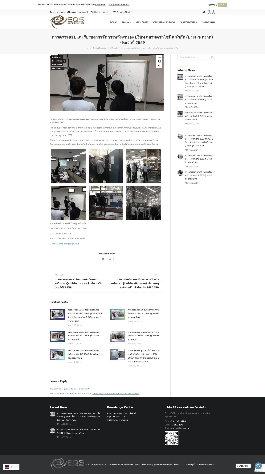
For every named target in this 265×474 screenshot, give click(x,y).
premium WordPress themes (166, 464)
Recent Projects (58, 61)
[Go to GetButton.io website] (258, 471)
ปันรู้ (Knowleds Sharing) (117, 420)
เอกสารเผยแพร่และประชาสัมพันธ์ (121, 413)
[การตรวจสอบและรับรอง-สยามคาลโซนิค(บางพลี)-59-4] (68, 203)
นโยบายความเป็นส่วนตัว (206, 464)
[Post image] (57, 314)
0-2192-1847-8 (179, 421)
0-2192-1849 (177, 425)
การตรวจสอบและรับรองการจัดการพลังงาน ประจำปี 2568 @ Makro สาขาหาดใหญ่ (143, 313)
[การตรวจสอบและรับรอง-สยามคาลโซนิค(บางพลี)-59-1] (68, 166)
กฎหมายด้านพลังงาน (116, 416)
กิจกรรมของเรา (57, 68)
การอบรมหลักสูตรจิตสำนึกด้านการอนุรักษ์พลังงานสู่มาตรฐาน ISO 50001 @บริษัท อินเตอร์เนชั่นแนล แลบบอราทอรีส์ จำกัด (143, 356)
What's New (57, 65)
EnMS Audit (56, 57)
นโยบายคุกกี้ (190, 464)
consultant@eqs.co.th (68, 243)
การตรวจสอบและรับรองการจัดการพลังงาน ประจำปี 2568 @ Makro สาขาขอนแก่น (83, 335)
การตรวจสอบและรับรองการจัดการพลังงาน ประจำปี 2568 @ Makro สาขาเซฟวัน (143, 335)
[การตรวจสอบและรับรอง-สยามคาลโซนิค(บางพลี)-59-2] (106, 166)
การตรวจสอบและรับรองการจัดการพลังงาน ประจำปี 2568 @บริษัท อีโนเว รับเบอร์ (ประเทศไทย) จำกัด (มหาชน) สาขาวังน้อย (85, 315)
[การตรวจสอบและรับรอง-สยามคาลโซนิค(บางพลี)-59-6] (143, 203)
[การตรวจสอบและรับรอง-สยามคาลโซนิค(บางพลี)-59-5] (106, 203)
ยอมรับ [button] (222, 4)
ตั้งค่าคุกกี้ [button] (212, 5)
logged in (66, 389)
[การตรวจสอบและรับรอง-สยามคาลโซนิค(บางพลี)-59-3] (143, 166)
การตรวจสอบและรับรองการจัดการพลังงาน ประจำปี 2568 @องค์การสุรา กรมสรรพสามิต (85, 354)
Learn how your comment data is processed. (115, 393)
